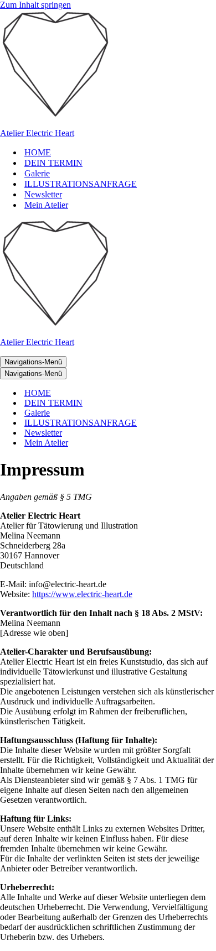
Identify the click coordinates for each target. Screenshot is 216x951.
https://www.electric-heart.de (82, 594)
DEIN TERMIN (53, 163)
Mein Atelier (46, 205)
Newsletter (43, 194)
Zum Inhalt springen (35, 4)
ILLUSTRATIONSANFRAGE (80, 184)
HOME (37, 152)
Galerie (37, 173)
